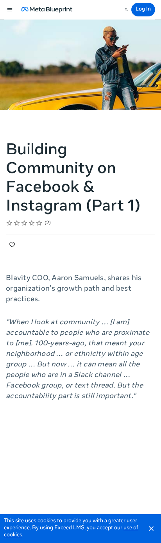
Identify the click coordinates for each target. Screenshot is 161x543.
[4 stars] (32, 223)
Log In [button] (143, 9)
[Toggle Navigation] (10, 10)
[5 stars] (39, 223)
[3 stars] (24, 223)
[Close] (151, 528)
